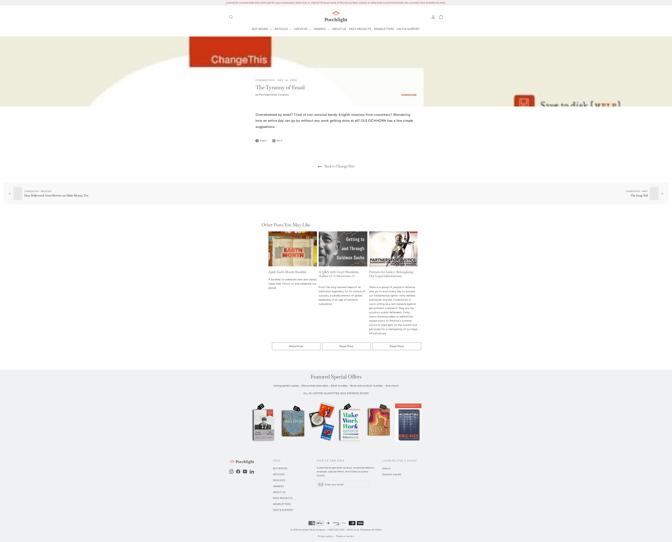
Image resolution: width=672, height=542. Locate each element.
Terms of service (345, 536)
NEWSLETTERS (384, 29)
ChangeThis (265, 80)
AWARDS (320, 29)
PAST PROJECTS (360, 29)
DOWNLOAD (408, 95)
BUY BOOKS (260, 29)
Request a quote (391, 474)
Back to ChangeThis (339, 166)
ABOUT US (339, 29)
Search (386, 468)
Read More (296, 346)
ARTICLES (282, 29)
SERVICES (301, 29)
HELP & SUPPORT (408, 29)
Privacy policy (325, 536)
